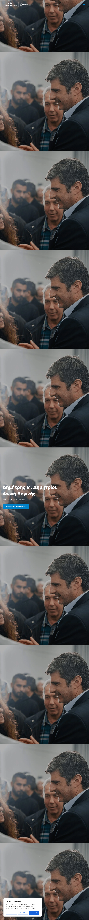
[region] (22, 907)
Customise (11, 913)
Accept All (34, 913)
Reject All (22, 913)
